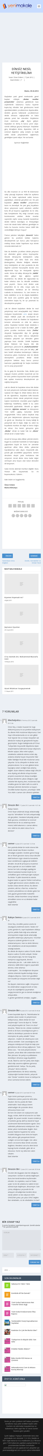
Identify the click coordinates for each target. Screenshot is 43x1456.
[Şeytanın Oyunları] (21, 613)
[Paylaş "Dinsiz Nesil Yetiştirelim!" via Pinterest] (28, 505)
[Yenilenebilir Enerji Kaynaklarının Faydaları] (7, 1322)
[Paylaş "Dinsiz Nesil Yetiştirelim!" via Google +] (19, 505)
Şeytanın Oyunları (12, 627)
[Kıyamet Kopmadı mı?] (21, 584)
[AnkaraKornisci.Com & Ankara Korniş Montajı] (7, 1369)
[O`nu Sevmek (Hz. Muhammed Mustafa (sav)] (21, 643)
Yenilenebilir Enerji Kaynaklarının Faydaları (24, 1322)
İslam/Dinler (14, 80)
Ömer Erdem (18, 77)
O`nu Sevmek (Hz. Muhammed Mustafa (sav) (21, 658)
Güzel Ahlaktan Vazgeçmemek (17, 688)
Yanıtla (36, 797)
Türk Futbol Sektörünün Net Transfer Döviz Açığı (22, 1303)
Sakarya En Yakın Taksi (20, 1284)
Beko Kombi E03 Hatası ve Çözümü (21, 1359)
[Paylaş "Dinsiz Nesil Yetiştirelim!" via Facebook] (10, 505)
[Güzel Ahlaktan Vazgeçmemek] (21, 675)
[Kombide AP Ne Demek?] (7, 1295)
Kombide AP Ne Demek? (20, 1293)
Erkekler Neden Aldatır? (20, 1349)
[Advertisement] (21, 35)
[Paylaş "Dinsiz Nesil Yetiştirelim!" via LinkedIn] (33, 505)
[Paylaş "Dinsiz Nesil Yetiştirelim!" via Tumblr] (24, 505)
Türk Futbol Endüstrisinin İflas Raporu (23, 1313)
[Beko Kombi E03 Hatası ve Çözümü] (7, 1360)
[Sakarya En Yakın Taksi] (7, 1285)
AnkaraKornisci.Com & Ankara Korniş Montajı (23, 1368)
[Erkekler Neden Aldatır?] (7, 1350)
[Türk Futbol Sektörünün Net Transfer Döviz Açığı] (7, 1304)
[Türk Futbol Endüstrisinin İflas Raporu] (7, 1313)
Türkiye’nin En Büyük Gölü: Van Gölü (23, 1340)
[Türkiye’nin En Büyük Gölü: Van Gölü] (7, 1341)
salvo (25, 314)
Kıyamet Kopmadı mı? (13, 597)
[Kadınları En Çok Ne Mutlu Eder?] (7, 1332)
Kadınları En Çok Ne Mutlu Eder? (24, 1330)
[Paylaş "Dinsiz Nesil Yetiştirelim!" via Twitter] (14, 505)
